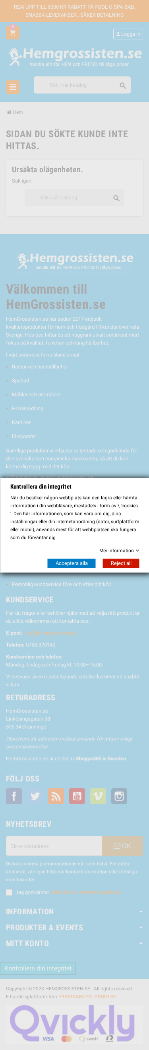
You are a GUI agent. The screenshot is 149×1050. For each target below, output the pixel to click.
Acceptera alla (71, 563)
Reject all (120, 563)
